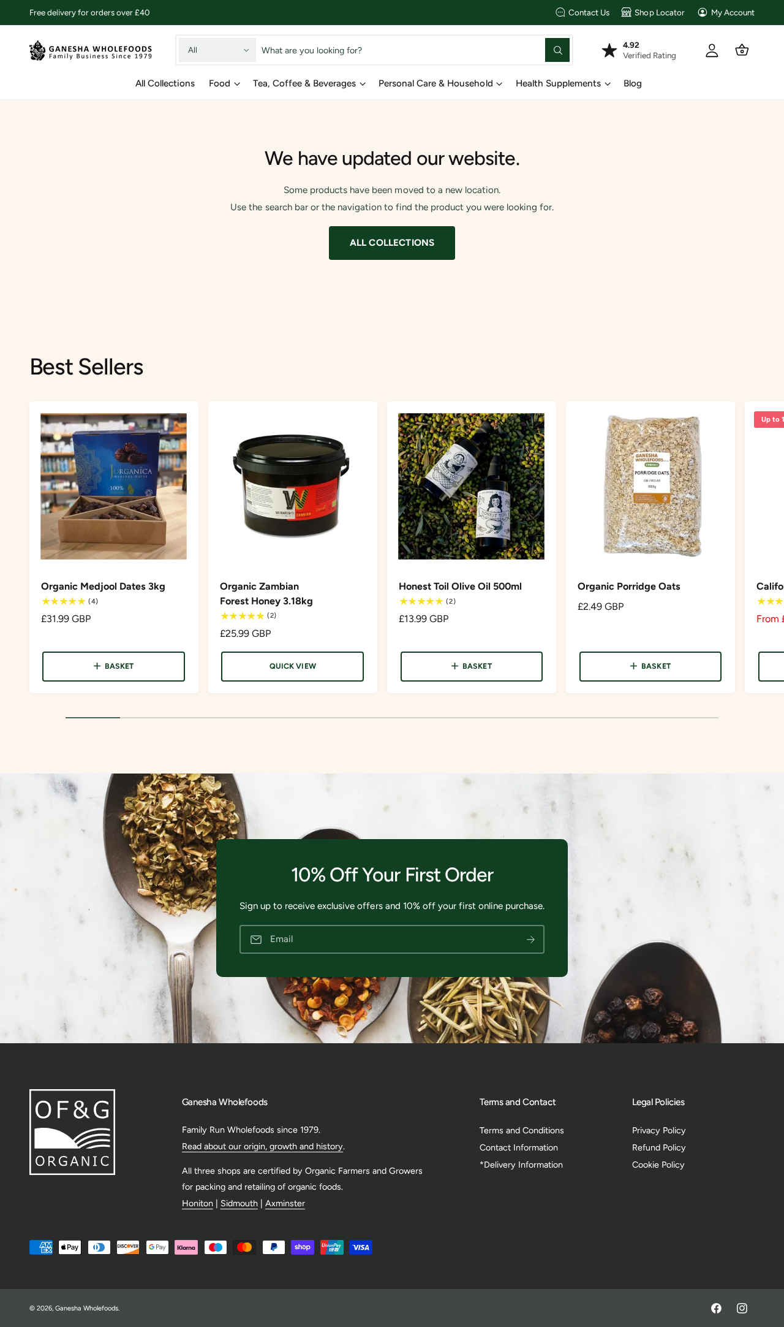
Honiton (197, 1203)
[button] (742, 50)
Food (219, 83)
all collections (392, 242)
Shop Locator (659, 12)
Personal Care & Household (435, 83)
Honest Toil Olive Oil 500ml (460, 586)
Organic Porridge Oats (629, 586)
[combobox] (416, 50)
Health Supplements (558, 83)
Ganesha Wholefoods (86, 1308)
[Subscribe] (530, 939)
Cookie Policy (658, 1164)
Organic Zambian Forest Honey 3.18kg (266, 593)
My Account (733, 12)
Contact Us (588, 12)
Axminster (285, 1203)
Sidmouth (239, 1203)
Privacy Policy (659, 1130)
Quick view (293, 666)
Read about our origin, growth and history (263, 1146)
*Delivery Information (521, 1164)
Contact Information (519, 1147)
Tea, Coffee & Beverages (304, 83)
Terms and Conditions (522, 1130)
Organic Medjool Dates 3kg (103, 586)
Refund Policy (659, 1147)
